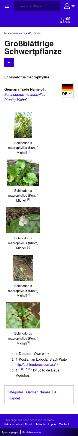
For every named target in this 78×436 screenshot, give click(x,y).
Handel (36, 33)
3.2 (30, 369)
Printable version (32, 432)
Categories (15, 392)
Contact (64, 424)
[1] (28, 151)
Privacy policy (13, 424)
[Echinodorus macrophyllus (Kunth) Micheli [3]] (23, 220)
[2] (28, 199)
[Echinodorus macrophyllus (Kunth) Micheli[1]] (23, 125)
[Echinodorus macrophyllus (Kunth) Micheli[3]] (23, 268)
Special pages (10, 432)
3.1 (26, 369)
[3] (28, 247)
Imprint (52, 424)
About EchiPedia (35, 424)
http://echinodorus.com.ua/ (35, 364)
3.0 (21, 369)
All (29, 33)
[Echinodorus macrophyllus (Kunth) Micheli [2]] (23, 172)
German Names (17, 33)
